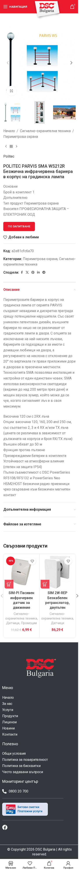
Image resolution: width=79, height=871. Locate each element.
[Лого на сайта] (47, 10)
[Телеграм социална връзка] (44, 272)
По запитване (19, 226)
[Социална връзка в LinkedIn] (38, 272)
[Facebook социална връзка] (21, 272)
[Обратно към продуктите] (11, 146)
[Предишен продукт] (6, 146)
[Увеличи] (11, 91)
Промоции (29, 623)
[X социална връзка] (27, 272)
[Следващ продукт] (16, 146)
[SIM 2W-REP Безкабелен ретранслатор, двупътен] (57, 572)
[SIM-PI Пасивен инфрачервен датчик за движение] (21, 572)
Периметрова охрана (20, 137)
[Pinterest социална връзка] (33, 272)
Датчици (12, 623)
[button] (7, 62)
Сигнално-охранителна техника (45, 131)
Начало (9, 131)
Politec (8, 156)
